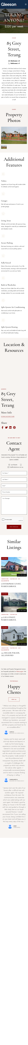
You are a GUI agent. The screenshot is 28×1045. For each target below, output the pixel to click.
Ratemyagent (19, 671)
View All (14, 699)
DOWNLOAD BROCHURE (7, 416)
